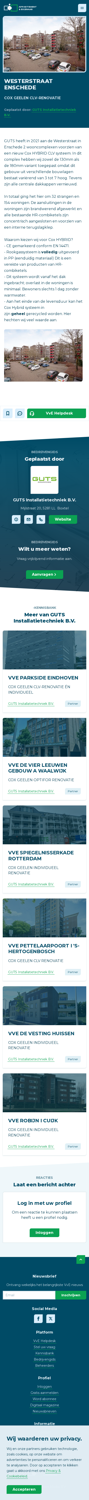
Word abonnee (44, 1399)
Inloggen (44, 1232)
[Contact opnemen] (28, 519)
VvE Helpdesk (44, 1341)
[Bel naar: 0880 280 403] (41, 519)
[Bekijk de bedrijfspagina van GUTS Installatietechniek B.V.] (16, 519)
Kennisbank (44, 1353)
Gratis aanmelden (44, 1393)
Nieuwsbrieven (44, 1411)
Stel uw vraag (44, 1347)
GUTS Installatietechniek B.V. (31, 704)
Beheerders (44, 1366)
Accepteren (24, 1489)
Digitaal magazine (44, 1405)
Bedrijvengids (44, 1359)
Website (63, 519)
